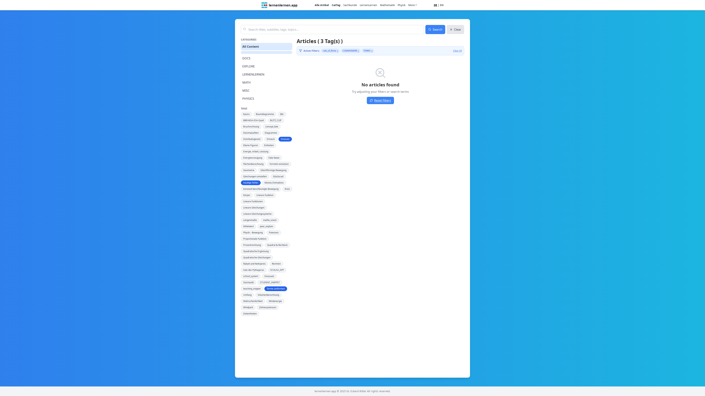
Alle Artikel (322, 5)
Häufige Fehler (250, 182)
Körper (246, 195)
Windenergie (275, 301)
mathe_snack (269, 220)
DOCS (246, 58)
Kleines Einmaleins (274, 182)
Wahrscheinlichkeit (253, 301)
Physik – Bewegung (253, 232)
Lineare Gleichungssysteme (257, 213)
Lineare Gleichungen (253, 207)
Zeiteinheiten (250, 313)
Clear (457, 29)
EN (442, 5)
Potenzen (274, 232)
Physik (401, 5)
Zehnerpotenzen (267, 307)
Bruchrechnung (251, 126)
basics (246, 114)
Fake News (273, 157)
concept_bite (271, 126)
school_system (250, 276)
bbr (282, 114)
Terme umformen (276, 288)
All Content (250, 47)
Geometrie (248, 170)
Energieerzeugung (252, 157)
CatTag (336, 5)
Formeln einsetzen (279, 164)
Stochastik (248, 282)
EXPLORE (248, 66)
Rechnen (276, 263)
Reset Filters (382, 100)
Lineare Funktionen (253, 201)
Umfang (247, 294)
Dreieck (271, 139)
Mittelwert (248, 226)
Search (437, 29)
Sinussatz (269, 276)
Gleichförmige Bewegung (273, 170)
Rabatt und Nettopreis (254, 263)
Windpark (248, 307)
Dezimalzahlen (250, 132)
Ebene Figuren (250, 145)
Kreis (287, 188)
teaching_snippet (252, 288)
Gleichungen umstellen (255, 176)
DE (435, 5)
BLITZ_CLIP (275, 120)
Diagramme (271, 132)
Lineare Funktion (264, 195)
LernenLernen (368, 5)
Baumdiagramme (265, 114)
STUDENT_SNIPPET (270, 282)
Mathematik (387, 5)
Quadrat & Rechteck (277, 245)
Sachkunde (350, 5)
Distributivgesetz (252, 139)
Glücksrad (278, 176)
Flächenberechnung (253, 164)
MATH (246, 82)
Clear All (457, 50)
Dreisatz (285, 139)
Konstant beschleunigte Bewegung (261, 188)
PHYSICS (248, 99)
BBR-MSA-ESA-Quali (253, 120)
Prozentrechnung (252, 245)
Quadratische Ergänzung (256, 251)
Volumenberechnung (268, 294)
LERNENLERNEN (253, 74)
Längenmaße (250, 220)
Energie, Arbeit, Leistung (255, 151)
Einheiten (269, 145)
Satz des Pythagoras (253, 270)
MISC (246, 91)
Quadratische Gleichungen (256, 257)
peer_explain (266, 226)
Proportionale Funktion (254, 238)
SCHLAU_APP (277, 270)
